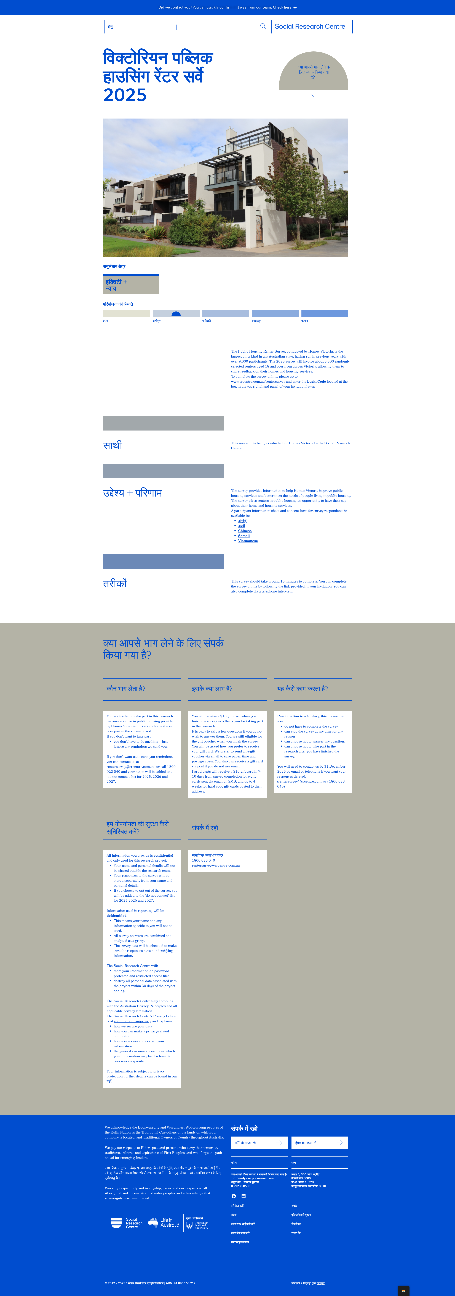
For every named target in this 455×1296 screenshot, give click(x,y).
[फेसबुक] (233, 1196)
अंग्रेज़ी (242, 521)
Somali (244, 536)
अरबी (241, 526)
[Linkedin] (243, 1196)
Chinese (245, 531)
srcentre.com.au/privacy (132, 1022)
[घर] (310, 26)
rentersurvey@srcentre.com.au (130, 767)
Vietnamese (248, 541)
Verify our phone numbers (255, 1178)
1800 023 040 (203, 861)
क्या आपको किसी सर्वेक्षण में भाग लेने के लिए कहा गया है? (259, 1174)
